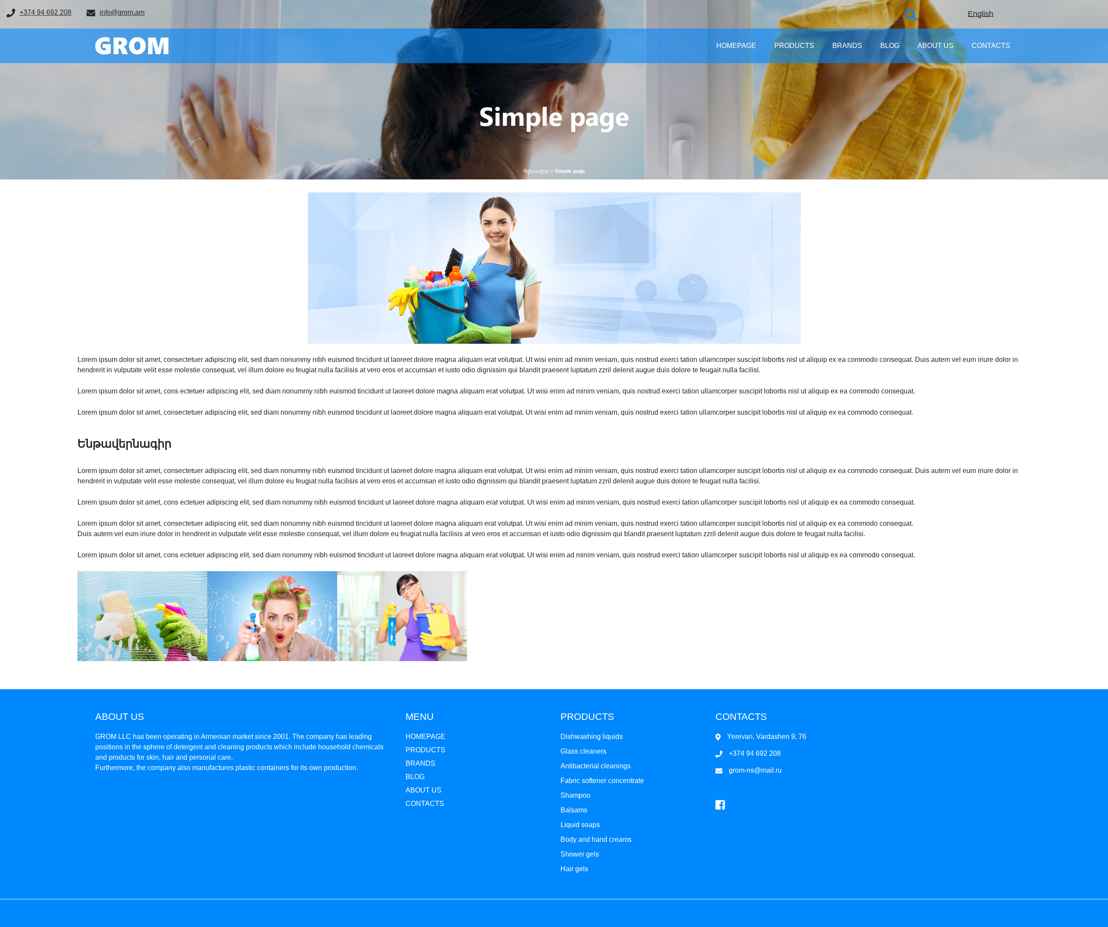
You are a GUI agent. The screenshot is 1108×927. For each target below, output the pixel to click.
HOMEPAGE (736, 45)
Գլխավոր (536, 171)
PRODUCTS (794, 45)
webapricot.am (573, 918)
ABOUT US (935, 45)
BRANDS (847, 45)
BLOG (889, 45)
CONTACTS (991, 45)
